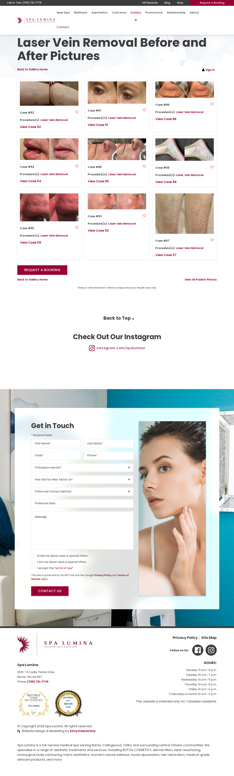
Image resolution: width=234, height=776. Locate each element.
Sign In (210, 70)
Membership (176, 12)
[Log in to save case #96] (212, 104)
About (194, 12)
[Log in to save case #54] (76, 166)
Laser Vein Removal (54, 120)
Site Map (209, 638)
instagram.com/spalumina (121, 348)
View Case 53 (98, 230)
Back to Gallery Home (32, 69)
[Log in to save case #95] (144, 166)
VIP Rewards (150, 3)
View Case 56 (166, 182)
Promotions (154, 12)
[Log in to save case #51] (144, 110)
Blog (167, 3)
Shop (180, 3)
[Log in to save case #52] (76, 112)
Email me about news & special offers (62, 556)
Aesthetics (99, 12)
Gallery (136, 12)
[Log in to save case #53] (144, 216)
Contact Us (49, 591)
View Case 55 (30, 242)
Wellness (80, 12)
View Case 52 (30, 127)
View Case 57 (165, 255)
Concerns (119, 12)
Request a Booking (212, 3)
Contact (63, 27)
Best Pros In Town (33, 696)
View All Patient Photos (201, 279)
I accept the (45, 568)
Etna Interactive (82, 731)
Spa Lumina (34, 706)
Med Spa (63, 12)
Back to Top (117, 318)
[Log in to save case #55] (76, 228)
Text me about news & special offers (61, 562)
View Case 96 (165, 119)
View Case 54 (30, 181)
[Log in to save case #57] (212, 240)
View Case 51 (98, 125)
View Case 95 (98, 181)
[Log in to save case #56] (212, 167)
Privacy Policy (103, 575)
